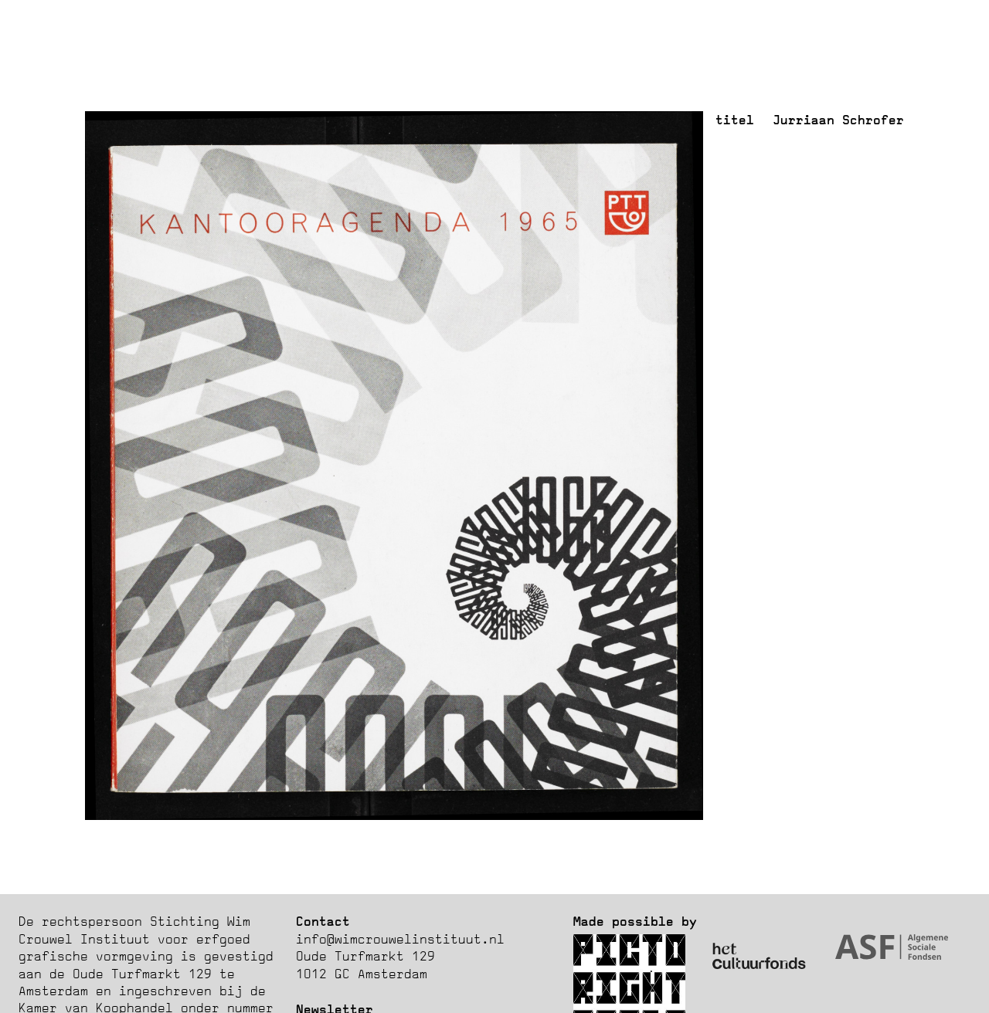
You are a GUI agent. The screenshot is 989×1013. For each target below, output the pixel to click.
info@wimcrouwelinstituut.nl (400, 939)
